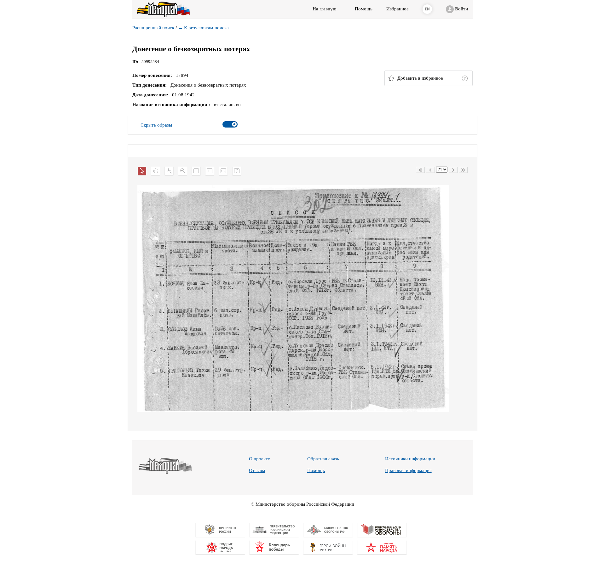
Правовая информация (408, 470)
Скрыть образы (156, 125)
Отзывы (257, 470)
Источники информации (410, 458)
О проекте (259, 458)
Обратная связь (323, 458)
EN (427, 9)
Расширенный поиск (153, 27)
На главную (324, 8)
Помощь (316, 470)
